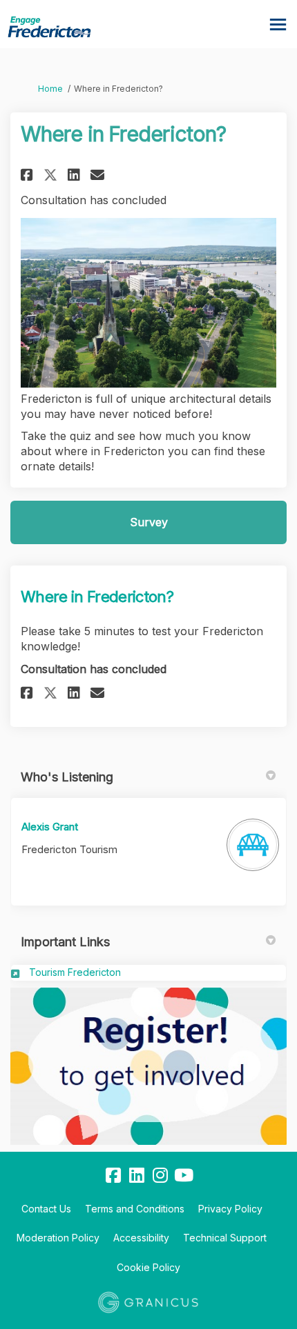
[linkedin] (136, 1176)
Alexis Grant (49, 826)
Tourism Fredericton (75, 972)
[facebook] (113, 1176)
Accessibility (141, 1237)
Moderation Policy (58, 1237)
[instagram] (160, 1176)
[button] (29, 175)
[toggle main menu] (278, 24)
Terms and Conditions (134, 1209)
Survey (149, 522)
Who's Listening (67, 777)
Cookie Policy (148, 1267)
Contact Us (46, 1209)
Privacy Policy (230, 1209)
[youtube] (183, 1176)
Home (50, 88)
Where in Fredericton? (97, 597)
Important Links (65, 942)
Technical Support (225, 1237)
